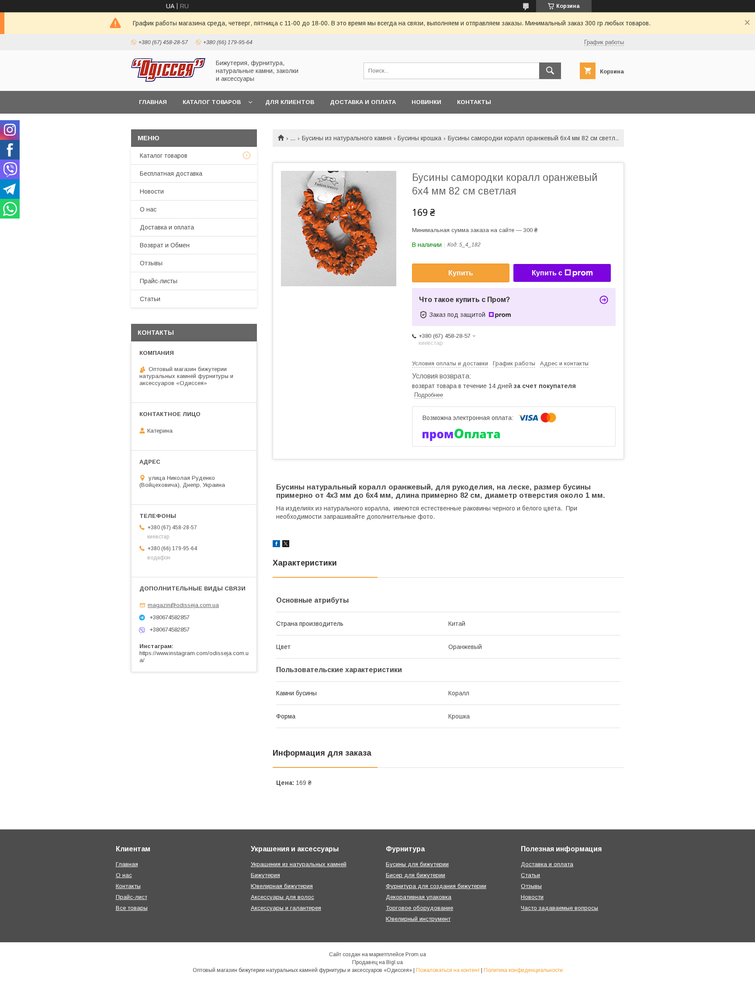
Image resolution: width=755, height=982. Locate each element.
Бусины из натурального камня (346, 138)
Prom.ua (415, 954)
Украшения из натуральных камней (298, 864)
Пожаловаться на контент (448, 970)
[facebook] (276, 544)
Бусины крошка (419, 138)
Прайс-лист (131, 897)
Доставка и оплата (363, 102)
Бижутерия (265, 875)
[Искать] (550, 70)
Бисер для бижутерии (415, 875)
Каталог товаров (212, 102)
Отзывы (151, 263)
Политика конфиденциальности (523, 970)
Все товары (132, 908)
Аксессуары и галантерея (286, 908)
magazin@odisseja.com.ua (183, 605)
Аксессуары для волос (282, 897)
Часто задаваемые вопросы (559, 908)
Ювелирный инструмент (418, 919)
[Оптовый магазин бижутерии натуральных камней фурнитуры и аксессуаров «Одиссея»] (168, 79)
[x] (285, 544)
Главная (153, 102)
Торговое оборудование (419, 908)
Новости (152, 191)
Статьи (150, 298)
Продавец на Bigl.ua (377, 962)
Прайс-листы (158, 281)
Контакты (474, 102)
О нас (148, 209)
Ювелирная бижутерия (282, 886)
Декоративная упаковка (418, 897)
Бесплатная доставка (171, 173)
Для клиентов (289, 102)
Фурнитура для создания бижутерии (436, 886)
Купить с (547, 273)
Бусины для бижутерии (417, 864)
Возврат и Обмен (165, 245)
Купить (460, 273)
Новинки (426, 102)
